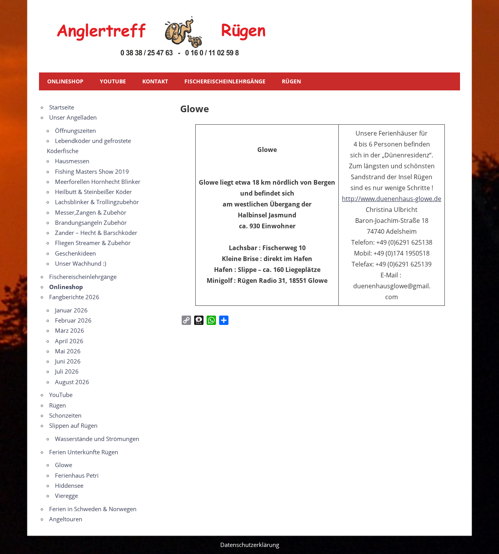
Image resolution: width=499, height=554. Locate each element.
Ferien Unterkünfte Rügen (83, 452)
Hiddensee (69, 485)
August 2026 (72, 382)
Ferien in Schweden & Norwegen (92, 509)
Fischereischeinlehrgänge (224, 81)
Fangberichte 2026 (74, 297)
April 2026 (69, 341)
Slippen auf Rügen (73, 425)
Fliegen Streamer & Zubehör (93, 243)
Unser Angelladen (73, 117)
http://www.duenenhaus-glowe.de (391, 198)
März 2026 (69, 330)
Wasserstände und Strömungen (97, 439)
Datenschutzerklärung (249, 545)
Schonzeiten (65, 415)
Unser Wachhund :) (80, 263)
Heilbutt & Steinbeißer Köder (93, 192)
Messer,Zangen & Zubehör (90, 212)
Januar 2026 (71, 310)
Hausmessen (72, 161)
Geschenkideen (75, 253)
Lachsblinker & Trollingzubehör (97, 202)
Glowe (63, 465)
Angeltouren (65, 519)
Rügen (291, 81)
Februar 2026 (73, 320)
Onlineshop (65, 81)
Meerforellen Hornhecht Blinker (97, 181)
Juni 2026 (68, 361)
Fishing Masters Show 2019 (92, 171)
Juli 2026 (67, 371)
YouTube (113, 81)
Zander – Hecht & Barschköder (96, 232)
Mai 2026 (68, 351)
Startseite (61, 107)
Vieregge (66, 495)
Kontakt (155, 81)
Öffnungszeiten (75, 130)
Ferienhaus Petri (77, 475)
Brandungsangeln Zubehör (91, 222)
